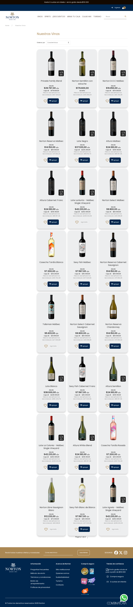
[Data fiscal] (92, 571)
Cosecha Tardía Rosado (113, 445)
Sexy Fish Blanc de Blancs (82, 507)
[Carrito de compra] (123, 8)
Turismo (97, 16)
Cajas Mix (86, 16)
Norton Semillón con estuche (82, 82)
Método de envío (38, 573)
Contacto (60, 585)
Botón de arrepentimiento (37, 582)
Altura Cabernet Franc (51, 200)
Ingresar (117, 8)
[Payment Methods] (85, 571)
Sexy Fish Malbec (82, 262)
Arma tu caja (73, 16)
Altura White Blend (82, 445)
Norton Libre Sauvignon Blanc (51, 509)
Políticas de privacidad (40, 587)
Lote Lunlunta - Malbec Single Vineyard (82, 202)
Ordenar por (41, 43)
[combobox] (115, 16)
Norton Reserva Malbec (51, 141)
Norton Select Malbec (113, 200)
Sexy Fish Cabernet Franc (82, 386)
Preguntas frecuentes (40, 569)
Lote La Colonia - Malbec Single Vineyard (51, 447)
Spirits (48, 16)
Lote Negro (82, 141)
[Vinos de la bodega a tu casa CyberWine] (84, 581)
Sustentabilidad (62, 577)
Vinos (40, 16)
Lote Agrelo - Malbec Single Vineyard (113, 509)
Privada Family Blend (51, 80)
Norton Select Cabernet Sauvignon (82, 326)
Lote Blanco (51, 386)
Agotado (84, 222)
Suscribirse (84, 553)
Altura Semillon (113, 386)
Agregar (54, 101)
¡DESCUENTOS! (59, 16)
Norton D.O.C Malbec (113, 80)
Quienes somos (62, 573)
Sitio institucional (63, 569)
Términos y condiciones (41, 577)
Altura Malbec (113, 141)
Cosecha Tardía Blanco (51, 262)
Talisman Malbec (51, 324)
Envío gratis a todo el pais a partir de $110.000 (116, 570)
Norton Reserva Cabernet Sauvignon (113, 264)
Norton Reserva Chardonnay (113, 326)
